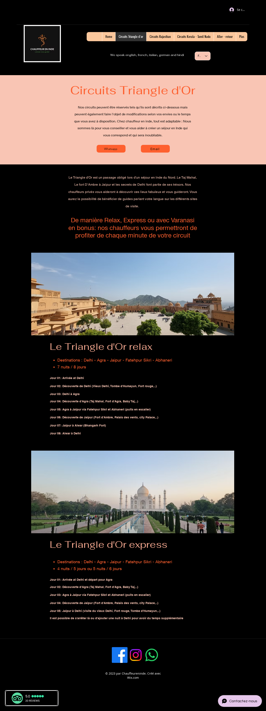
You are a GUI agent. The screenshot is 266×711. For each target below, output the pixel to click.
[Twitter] (168, 655)
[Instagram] (136, 655)
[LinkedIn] (184, 655)
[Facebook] (120, 655)
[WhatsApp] (152, 655)
